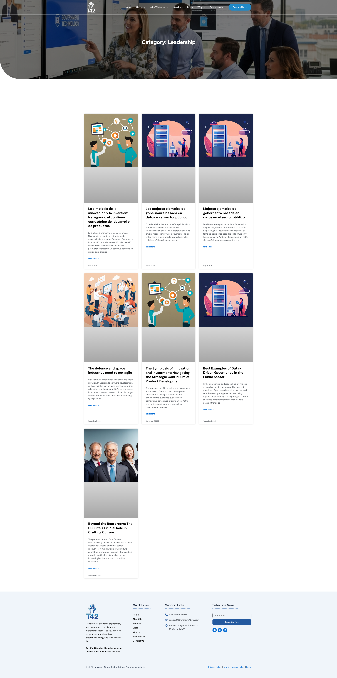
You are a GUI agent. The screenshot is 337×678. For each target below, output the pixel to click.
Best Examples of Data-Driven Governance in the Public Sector (223, 372)
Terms (226, 667)
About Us (140, 7)
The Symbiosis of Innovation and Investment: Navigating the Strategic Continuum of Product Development (168, 374)
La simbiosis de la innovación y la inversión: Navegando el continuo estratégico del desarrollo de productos (109, 217)
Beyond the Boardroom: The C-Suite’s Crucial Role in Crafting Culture (110, 527)
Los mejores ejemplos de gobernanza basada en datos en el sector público (166, 213)
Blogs (190, 7)
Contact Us (138, 640)
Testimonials (216, 7)
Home (128, 7)
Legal (248, 667)
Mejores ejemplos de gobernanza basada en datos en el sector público (224, 213)
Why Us (201, 7)
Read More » (93, 259)
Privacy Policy (215, 667)
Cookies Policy (238, 667)
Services (178, 7)
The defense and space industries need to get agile (110, 370)
